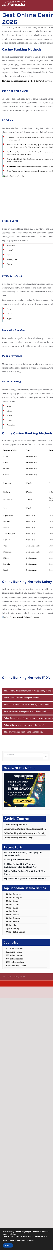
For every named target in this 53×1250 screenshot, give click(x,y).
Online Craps (12, 904)
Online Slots (11, 925)
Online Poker (12, 915)
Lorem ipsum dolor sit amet (17, 860)
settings (29, 1240)
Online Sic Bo (12, 921)
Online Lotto (12, 911)
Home (4, 977)
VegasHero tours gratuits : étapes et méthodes (25, 878)
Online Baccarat (13, 894)
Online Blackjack (14, 897)
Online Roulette (13, 918)
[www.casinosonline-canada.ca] (13, 3)
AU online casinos (14, 948)
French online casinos (16, 966)
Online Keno (12, 908)
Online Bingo (12, 901)
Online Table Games (15, 932)
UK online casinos (14, 959)
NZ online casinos (14, 955)
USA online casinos (15, 962)
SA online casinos (14, 952)
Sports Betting (12, 928)
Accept (8, 1245)
